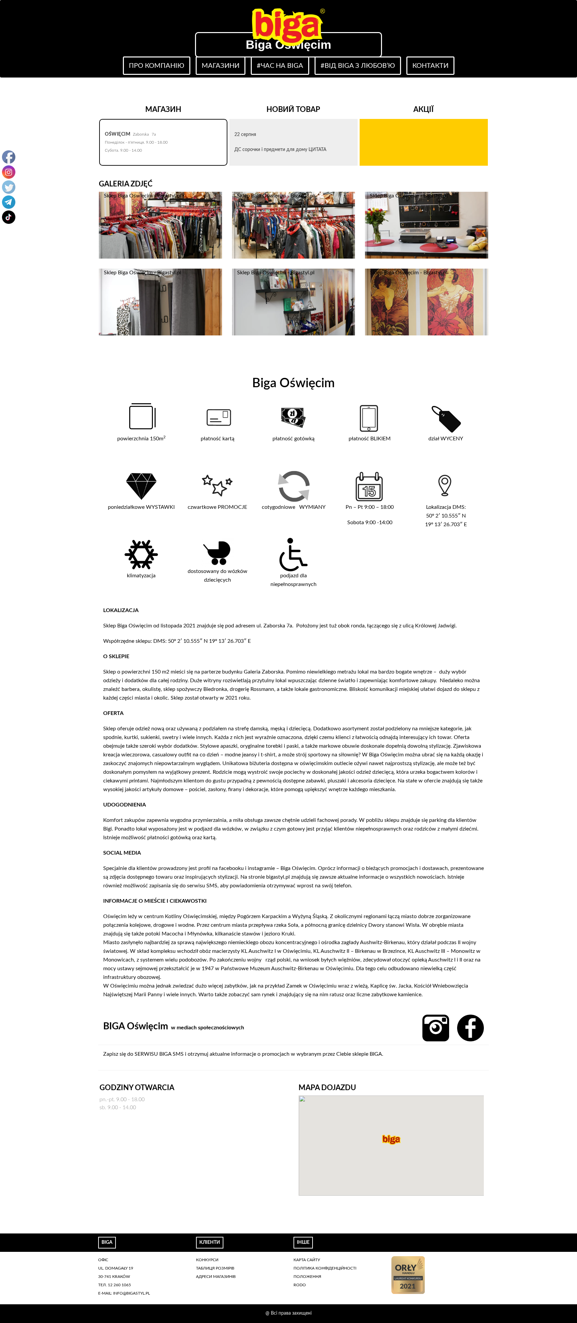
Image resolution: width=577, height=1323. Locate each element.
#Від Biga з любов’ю (358, 65)
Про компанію (156, 65)
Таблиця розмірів (215, 1268)
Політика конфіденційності (325, 1268)
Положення (307, 1277)
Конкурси (207, 1260)
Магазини (220, 65)
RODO (300, 1285)
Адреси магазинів (216, 1277)
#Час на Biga (280, 65)
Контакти (430, 65)
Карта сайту (307, 1260)
